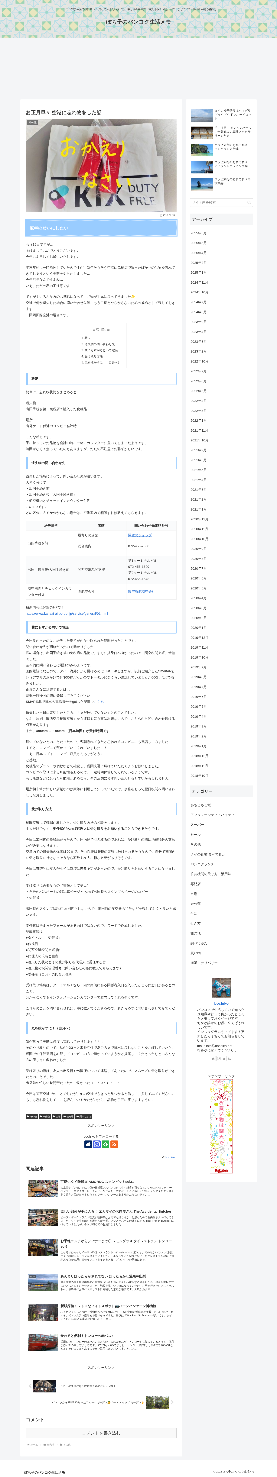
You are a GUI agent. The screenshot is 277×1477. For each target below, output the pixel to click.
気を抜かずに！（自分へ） (103, 362)
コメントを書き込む (101, 1433)
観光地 (70, 1116)
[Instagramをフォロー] (97, 1144)
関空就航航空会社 (141, 591)
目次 (95, 329)
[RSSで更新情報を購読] (114, 1144)
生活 (58, 1116)
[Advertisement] (138, 68)
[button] (249, 202)
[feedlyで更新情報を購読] (105, 1144)
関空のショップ (140, 535)
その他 (33, 1116)
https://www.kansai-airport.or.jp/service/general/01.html (67, 613)
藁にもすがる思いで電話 (101, 350)
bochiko (221, 1003)
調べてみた (85, 1116)
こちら (99, 702)
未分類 (46, 1116)
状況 (88, 338)
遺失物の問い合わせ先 (100, 344)
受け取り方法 (94, 356)
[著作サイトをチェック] (88, 1144)
